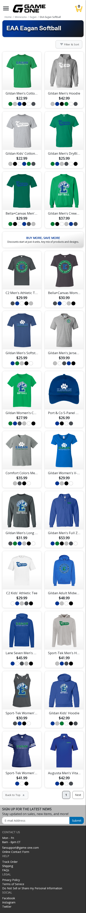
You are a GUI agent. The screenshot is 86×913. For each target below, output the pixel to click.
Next (78, 795)
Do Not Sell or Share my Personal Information (32, 888)
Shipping (7, 866)
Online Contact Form (15, 852)
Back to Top (15, 795)
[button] (6, 8)
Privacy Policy (11, 880)
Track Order (10, 862)
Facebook (8, 898)
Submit (76, 820)
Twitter (6, 906)
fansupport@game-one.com (20, 847)
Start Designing (21, 82)
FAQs (5, 870)
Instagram (8, 902)
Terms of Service (13, 884)
